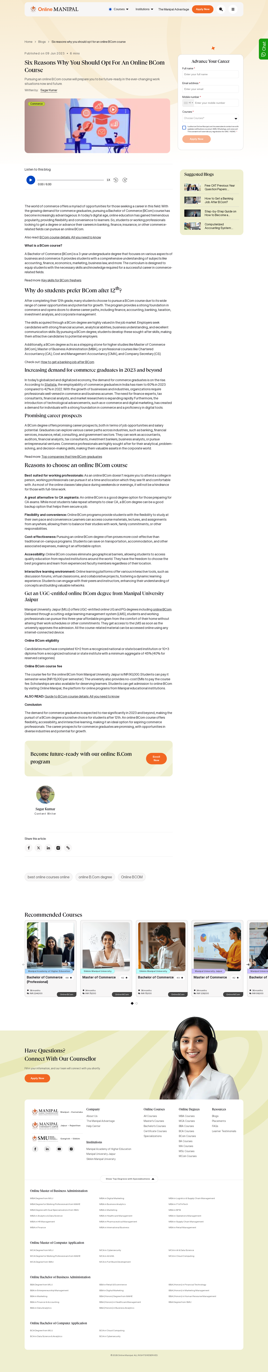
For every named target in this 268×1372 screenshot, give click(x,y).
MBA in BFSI (175, 1210)
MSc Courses (186, 1151)
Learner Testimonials (224, 1131)
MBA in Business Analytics (112, 1204)
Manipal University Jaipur (101, 1154)
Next (246, 962)
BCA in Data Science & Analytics (46, 1336)
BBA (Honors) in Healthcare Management (120, 1302)
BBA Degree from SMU (180, 1302)
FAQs (215, 1126)
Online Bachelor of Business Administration (60, 1277)
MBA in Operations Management (185, 1216)
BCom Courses (187, 1136)
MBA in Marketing (108, 1210)
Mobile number (191, 97)
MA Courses (186, 1146)
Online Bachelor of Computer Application (58, 1323)
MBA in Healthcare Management (115, 1216)
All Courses (150, 1116)
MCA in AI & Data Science (181, 1250)
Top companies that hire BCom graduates (71, 456)
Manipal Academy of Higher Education (108, 1149)
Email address (191, 83)
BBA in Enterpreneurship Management (49, 1290)
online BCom (162, 609)
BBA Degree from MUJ (41, 1284)
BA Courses (185, 1141)
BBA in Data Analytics (40, 1308)
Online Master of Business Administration (59, 1191)
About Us (91, 1116)
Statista (50, 384)
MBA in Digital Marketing (111, 1198)
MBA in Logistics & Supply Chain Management (192, 1198)
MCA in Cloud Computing (181, 1256)
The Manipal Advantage (173, 9)
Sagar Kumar (48, 90)
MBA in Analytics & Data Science (46, 1216)
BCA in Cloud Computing (112, 1330)
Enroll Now (156, 758)
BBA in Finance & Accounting (44, 1302)
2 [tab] (136, 1004)
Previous (22, 962)
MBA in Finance (38, 1227)
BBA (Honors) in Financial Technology (187, 1284)
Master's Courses (154, 1121)
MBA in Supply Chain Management (186, 1221)
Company (93, 1109)
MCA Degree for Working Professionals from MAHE (55, 1256)
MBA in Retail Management (182, 1227)
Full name (188, 68)
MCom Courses (188, 1156)
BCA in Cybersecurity (110, 1336)
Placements (219, 1121)
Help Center (93, 1126)
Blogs (42, 41)
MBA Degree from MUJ (41, 1198)
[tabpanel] (51, 958)
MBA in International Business (114, 1227)
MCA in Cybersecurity (110, 1250)
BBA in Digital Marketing (111, 1290)
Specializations (153, 1136)
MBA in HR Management (42, 1221)
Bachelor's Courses (155, 1126)
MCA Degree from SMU (42, 1262)
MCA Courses (187, 1121)
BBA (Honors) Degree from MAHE (116, 1296)
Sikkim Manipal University (101, 1159)
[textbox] (195, 118)
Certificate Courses (155, 1131)
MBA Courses (187, 1116)
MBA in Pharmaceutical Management (118, 1221)
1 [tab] (132, 1004)
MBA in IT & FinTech (178, 1204)
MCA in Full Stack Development (115, 1262)
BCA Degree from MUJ (41, 1330)
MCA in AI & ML (106, 1256)
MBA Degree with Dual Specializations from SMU (54, 1210)
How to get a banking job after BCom (67, 362)
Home (28, 41)
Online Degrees (189, 1109)
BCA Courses (186, 1131)
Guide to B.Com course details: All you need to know (82, 696)
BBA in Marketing (38, 1296)
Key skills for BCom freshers (61, 280)
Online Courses (154, 1109)
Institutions (142, 9)
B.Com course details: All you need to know (70, 237)
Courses (119, 9)
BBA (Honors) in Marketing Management (189, 1290)
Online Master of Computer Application (57, 1243)
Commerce (36, 103)
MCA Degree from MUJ (41, 1250)
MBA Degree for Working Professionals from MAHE (55, 1204)
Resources (219, 1109)
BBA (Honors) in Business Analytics (116, 1308)
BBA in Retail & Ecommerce (113, 1284)
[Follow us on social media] (29, 848)
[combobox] (188, 103)
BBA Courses (186, 1126)
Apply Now (202, 9)
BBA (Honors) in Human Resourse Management (192, 1296)
